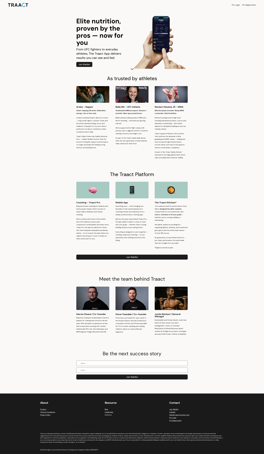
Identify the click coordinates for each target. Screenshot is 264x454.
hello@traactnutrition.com (179, 415)
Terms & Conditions (47, 412)
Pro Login (236, 5)
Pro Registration (249, 5)
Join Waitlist (84, 64)
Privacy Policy (45, 415)
